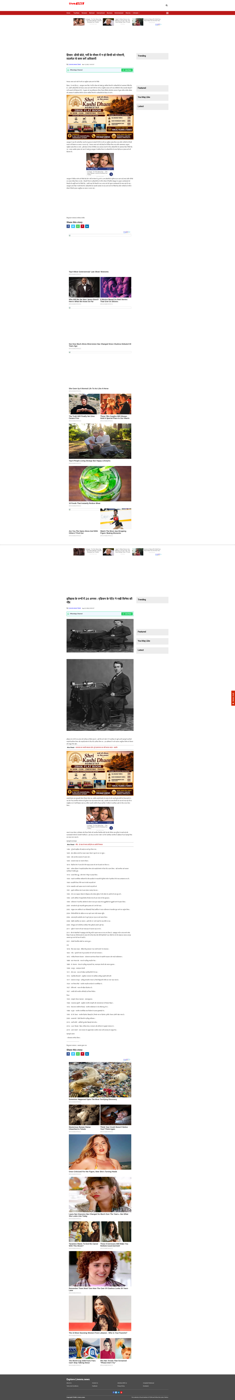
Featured (142, 88)
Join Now (128, 70)
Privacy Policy (121, 1386)
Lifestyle (135, 13)
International (101, 13)
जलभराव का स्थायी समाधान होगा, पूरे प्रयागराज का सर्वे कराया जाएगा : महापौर (97, 747)
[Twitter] (116, 1392)
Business (109, 13)
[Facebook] (113, 1392)
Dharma (128, 13)
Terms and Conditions (72, 1386)
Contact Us (95, 1383)
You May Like (144, 97)
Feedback (94, 1386)
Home (68, 13)
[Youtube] (121, 1392)
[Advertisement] (117, 39)
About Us (69, 1383)
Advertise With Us (122, 1383)
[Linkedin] (119, 1392)
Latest (141, 106)
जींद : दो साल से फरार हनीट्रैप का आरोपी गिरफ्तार (89, 844)
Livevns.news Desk (75, 64)
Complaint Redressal (148, 1383)
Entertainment (119, 13)
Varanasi (84, 13)
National (91, 13)
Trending (142, 56)
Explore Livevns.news (78, 1379)
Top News (76, 13)
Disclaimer (146, 1386)
